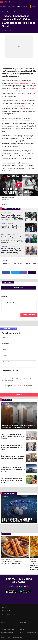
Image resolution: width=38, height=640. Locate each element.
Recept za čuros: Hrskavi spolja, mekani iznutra (11, 563)
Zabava (4, 12)
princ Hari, (30, 83)
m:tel (6, 637)
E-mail (4, 350)
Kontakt (22, 626)
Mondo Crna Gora (8, 614)
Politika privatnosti (7, 633)
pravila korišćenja (18, 386)
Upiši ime (4, 296)
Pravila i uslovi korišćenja (28, 633)
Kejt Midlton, (21, 106)
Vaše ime (5, 344)
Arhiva (22, 629)
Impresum (3, 626)
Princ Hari (6, 264)
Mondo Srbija (6, 611)
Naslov (5, 338)
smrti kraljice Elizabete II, (19, 83)
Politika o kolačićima (7, 629)
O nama (3, 622)
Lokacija (5, 356)
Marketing (23, 622)
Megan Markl (31, 88)
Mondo (4, 607)
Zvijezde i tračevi (11, 12)
